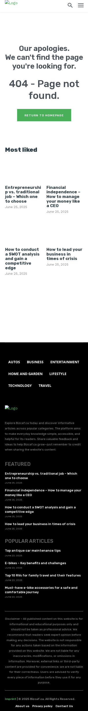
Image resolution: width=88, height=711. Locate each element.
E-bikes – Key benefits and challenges (35, 563)
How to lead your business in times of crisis (64, 254)
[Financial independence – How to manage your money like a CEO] (64, 170)
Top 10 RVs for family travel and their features (43, 575)
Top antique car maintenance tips (33, 550)
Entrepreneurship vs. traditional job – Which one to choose (23, 194)
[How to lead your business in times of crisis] (64, 232)
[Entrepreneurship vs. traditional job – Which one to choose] (23, 170)
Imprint (10, 699)
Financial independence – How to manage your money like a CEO (63, 196)
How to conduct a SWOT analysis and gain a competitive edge (22, 258)
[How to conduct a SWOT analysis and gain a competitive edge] (23, 232)
